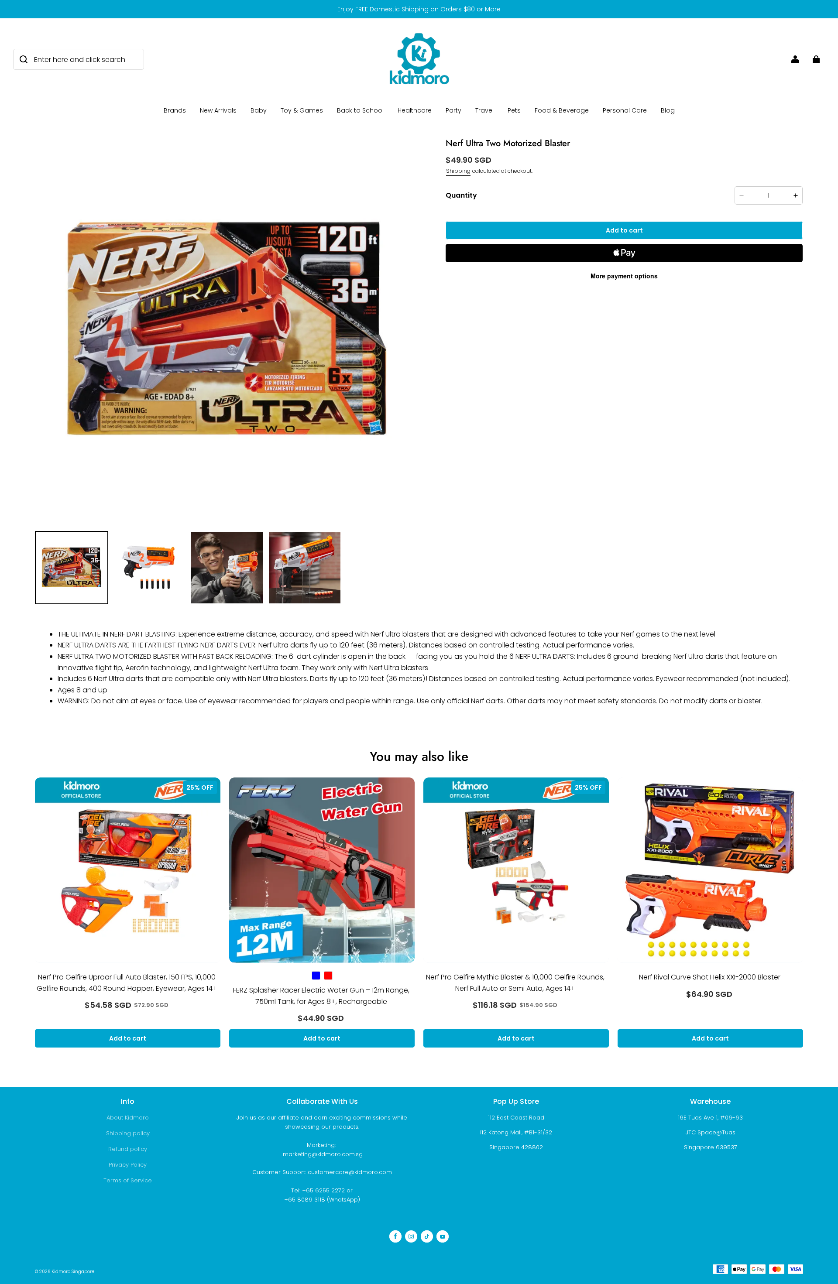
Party (453, 110)
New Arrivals (218, 110)
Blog (668, 110)
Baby (259, 110)
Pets (514, 110)
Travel (484, 110)
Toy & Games (302, 110)
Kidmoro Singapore (73, 1271)
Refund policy (127, 1149)
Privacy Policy (128, 1165)
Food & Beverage (562, 110)
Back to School (360, 110)
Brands (175, 110)
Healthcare (415, 110)
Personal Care (625, 110)
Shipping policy (128, 1133)
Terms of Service (127, 1180)
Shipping (458, 171)
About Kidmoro (127, 1117)
